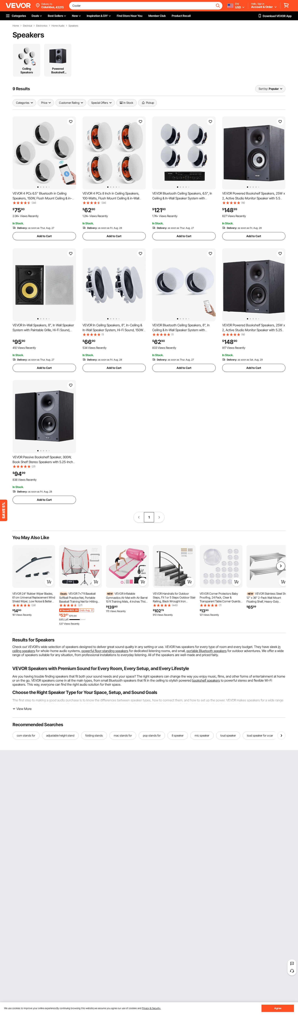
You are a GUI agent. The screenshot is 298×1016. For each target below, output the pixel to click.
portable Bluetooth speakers (207, 651)
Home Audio (57, 25)
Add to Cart (44, 236)
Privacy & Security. (151, 1008)
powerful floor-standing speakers (104, 651)
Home (16, 25)
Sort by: (263, 88)
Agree (277, 1008)
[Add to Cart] (49, 581)
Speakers (73, 25)
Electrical (27, 25)
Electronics (41, 25)
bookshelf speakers (206, 680)
